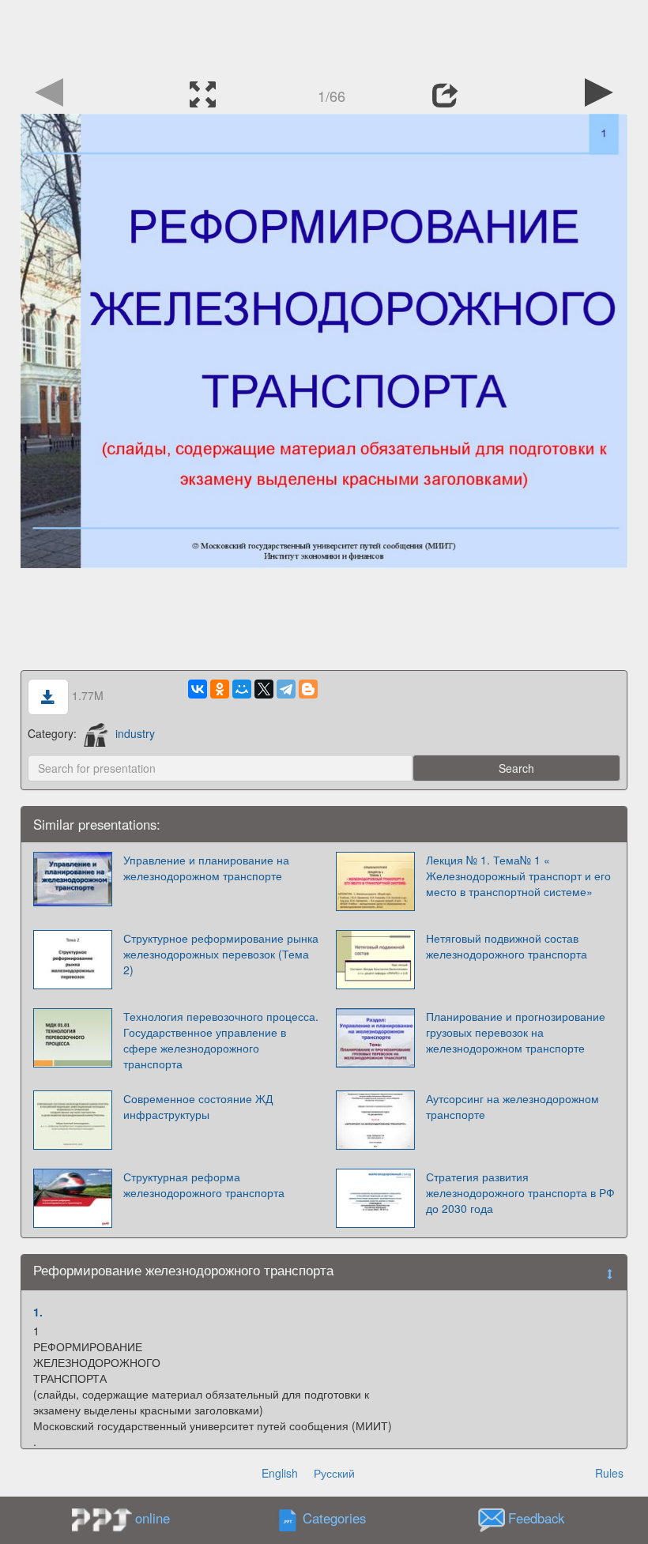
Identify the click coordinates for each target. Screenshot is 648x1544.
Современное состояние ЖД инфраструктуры (198, 1106)
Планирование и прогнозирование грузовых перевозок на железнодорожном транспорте (515, 1032)
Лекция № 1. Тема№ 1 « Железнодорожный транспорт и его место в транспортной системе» (518, 875)
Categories (334, 1518)
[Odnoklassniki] (219, 689)
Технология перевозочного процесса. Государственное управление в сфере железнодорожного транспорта (220, 1039)
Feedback (536, 1518)
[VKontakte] (197, 689)
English (280, 1473)
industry (135, 733)
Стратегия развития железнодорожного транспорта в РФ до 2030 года (520, 1192)
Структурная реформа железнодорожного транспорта (203, 1184)
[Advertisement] (324, 35)
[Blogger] (308, 689)
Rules (609, 1473)
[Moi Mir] (241, 689)
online (152, 1517)
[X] (263, 689)
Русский (334, 1473)
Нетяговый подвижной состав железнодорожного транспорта (506, 946)
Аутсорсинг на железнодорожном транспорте (512, 1106)
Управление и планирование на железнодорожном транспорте (206, 867)
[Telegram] (286, 689)
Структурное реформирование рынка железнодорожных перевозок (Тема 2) (220, 953)
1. (38, 1312)
